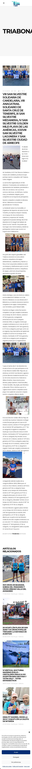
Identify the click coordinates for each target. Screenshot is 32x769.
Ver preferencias (16, 762)
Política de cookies (7, 766)
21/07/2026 (6, 724)
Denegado (16, 757)
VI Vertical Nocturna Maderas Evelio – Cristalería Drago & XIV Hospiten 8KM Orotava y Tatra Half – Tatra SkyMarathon (14, 675)
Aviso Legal (27, 766)
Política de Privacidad (18, 766)
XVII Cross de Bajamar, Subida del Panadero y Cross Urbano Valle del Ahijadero (14, 588)
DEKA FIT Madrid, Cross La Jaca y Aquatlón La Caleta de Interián (16, 719)
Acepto (16, 752)
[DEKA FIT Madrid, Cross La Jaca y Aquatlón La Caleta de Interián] (16, 700)
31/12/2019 (6, 91)
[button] (29, 732)
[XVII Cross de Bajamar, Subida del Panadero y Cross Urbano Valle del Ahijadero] (16, 568)
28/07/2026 (6, 683)
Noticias (22, 534)
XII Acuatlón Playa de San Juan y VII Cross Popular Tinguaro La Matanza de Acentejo (15, 631)
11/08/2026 (6, 594)
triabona (15, 534)
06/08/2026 (6, 636)
